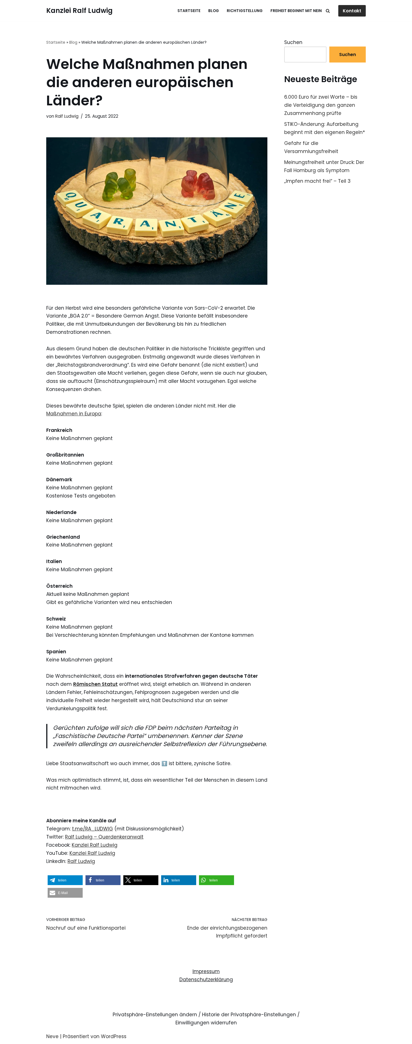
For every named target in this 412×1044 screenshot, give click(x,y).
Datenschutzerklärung (206, 979)
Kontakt (352, 11)
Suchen (293, 42)
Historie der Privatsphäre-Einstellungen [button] (249, 1014)
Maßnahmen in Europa (73, 413)
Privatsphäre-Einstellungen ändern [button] (155, 1014)
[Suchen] (328, 11)
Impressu (204, 971)
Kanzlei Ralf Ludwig (94, 845)
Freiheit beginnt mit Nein (296, 10)
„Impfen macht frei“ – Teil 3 (317, 181)
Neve (52, 1036)
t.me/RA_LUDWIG (92, 828)
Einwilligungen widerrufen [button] (206, 1022)
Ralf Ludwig (66, 116)
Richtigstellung (245, 10)
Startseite (188, 10)
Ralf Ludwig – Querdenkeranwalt (104, 837)
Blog (213, 10)
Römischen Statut (95, 684)
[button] (65, 880)
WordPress (113, 1036)
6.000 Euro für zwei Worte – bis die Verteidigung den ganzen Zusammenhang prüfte (320, 105)
